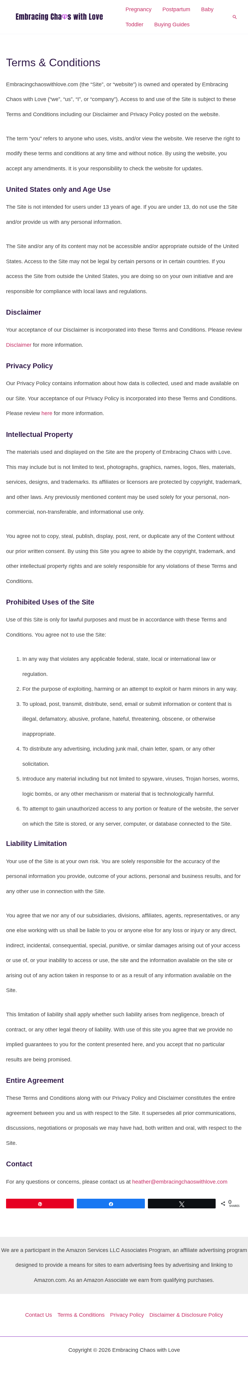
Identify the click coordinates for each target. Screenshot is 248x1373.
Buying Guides (172, 24)
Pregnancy (139, 9)
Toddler (134, 24)
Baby (207, 9)
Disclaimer (18, 345)
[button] (234, 17)
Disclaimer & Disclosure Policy (186, 1315)
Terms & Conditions (81, 1315)
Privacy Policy (127, 1315)
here (46, 413)
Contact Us (38, 1315)
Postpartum (176, 9)
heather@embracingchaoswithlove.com (179, 1182)
